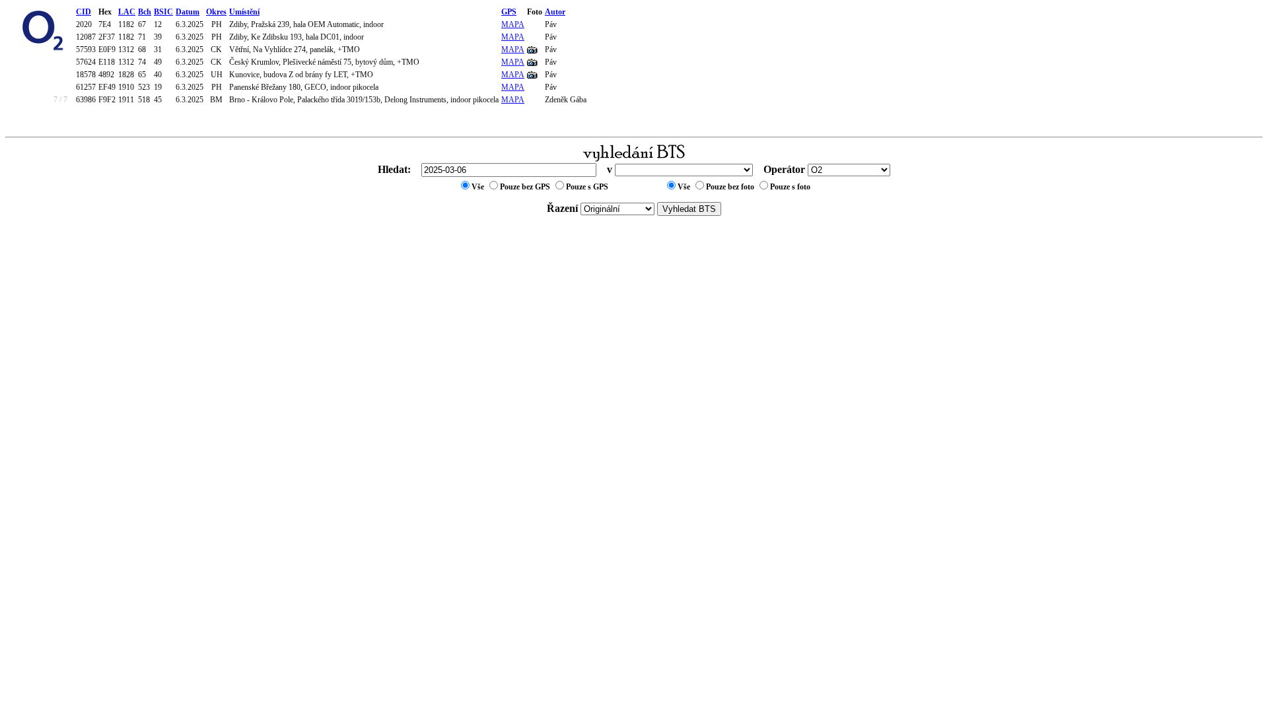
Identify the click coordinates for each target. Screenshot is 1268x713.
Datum (187, 12)
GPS (508, 12)
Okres (216, 12)
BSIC (163, 12)
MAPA (512, 24)
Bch (144, 12)
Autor (555, 12)
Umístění (244, 12)
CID (83, 12)
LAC (126, 12)
